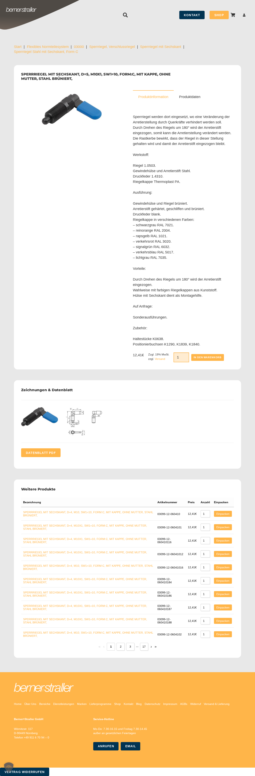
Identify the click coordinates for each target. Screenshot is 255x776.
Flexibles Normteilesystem (48, 47)
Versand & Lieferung (217, 704)
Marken (82, 704)
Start (18, 47)
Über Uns (30, 704)
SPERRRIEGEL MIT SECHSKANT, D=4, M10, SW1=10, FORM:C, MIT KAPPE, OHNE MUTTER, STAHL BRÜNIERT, (88, 514)
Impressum (170, 704)
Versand (160, 358)
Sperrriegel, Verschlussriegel (112, 47)
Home (18, 704)
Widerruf (195, 704)
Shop (117, 704)
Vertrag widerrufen (25, 772)
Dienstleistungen (63, 704)
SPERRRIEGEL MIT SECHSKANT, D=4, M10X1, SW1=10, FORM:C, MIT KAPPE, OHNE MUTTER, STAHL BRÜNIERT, (85, 527)
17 (144, 646)
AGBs (183, 704)
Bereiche (44, 704)
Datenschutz (152, 704)
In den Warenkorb (208, 357)
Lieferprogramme (100, 704)
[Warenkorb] (233, 15)
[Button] (244, 15)
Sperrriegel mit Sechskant (160, 47)
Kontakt (128, 704)
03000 (79, 47)
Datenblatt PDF (41, 452)
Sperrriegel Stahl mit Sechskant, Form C (46, 52)
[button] (125, 15)
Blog (139, 704)
